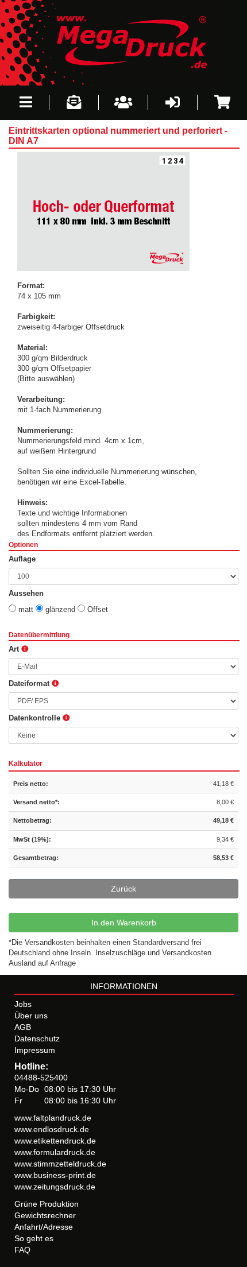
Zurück (123, 888)
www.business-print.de (55, 1175)
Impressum (34, 1050)
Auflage (22, 559)
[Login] (172, 102)
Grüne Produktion (46, 1203)
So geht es (33, 1238)
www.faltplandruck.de (52, 1117)
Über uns (31, 1015)
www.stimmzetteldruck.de (60, 1163)
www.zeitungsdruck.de (54, 1186)
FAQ (22, 1249)
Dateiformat (30, 684)
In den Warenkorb (123, 922)
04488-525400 (41, 1077)
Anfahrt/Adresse (43, 1226)
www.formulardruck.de (54, 1152)
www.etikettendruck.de (55, 1140)
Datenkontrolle (36, 718)
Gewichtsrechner (45, 1215)
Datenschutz (37, 1038)
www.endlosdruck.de (51, 1129)
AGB (22, 1027)
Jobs (23, 1004)
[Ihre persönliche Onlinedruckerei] (123, 42)
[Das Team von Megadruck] (123, 102)
